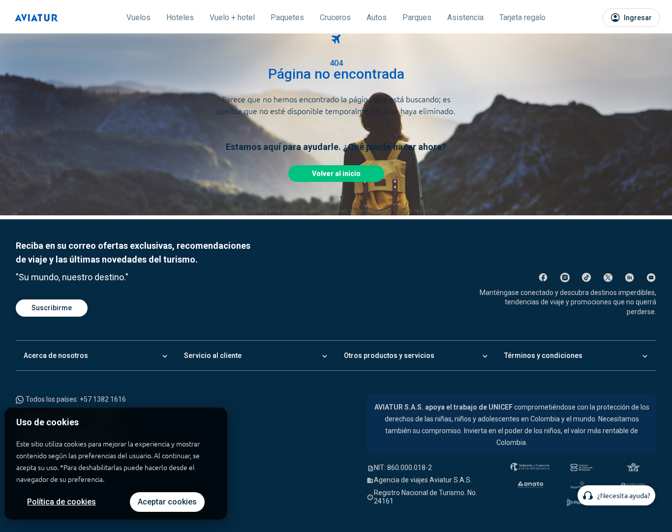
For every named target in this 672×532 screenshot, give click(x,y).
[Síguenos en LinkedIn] (630, 277)
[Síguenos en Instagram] (565, 277)
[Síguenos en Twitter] (608, 277)
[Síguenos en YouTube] (651, 277)
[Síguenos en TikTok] (586, 277)
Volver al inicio (336, 173)
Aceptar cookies (167, 501)
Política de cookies (61, 501)
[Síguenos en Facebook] (543, 277)
